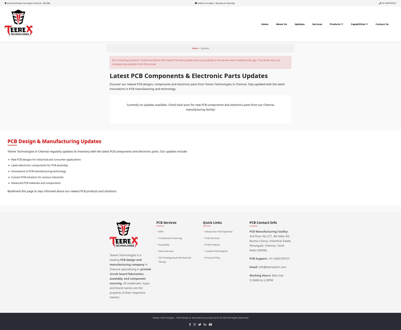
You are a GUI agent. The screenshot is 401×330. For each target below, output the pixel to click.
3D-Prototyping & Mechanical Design (175, 259)
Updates (300, 24)
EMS (161, 231)
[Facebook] (190, 324)
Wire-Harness (166, 251)
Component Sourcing (170, 238)
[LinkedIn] (205, 324)
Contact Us (382, 24)
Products (335, 24)
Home (264, 24)
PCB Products (212, 244)
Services (317, 24)
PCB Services (212, 238)
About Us (281, 24)
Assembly (164, 244)
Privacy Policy (212, 257)
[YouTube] (210, 324)
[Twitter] (199, 324)
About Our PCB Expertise (219, 231)
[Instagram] (194, 324)
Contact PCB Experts (216, 251)
